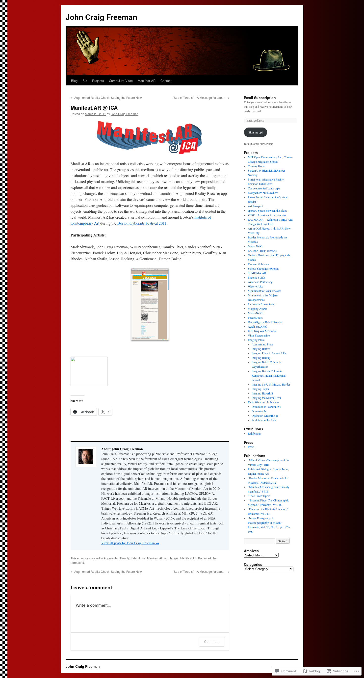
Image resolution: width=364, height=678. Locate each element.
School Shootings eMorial (263, 268)
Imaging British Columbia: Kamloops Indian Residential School (269, 375)
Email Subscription (260, 97)
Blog (74, 80)
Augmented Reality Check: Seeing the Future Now (106, 97)
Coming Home (256, 166)
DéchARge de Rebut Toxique (265, 322)
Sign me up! (255, 132)
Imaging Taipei (260, 389)
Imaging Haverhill (262, 393)
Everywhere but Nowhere (263, 193)
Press (251, 447)
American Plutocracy (260, 282)
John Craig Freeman (101, 16)
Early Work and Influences (263, 402)
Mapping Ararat (257, 309)
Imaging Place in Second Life (269, 353)
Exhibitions (138, 558)
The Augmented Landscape (264, 188)
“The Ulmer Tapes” (259, 496)
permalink (77, 562)
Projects (98, 80)
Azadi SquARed (257, 326)
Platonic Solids (256, 277)
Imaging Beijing (261, 358)
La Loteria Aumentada (261, 304)
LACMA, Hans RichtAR (262, 251)
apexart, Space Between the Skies (267, 210)
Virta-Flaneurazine (259, 335)
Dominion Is (259, 411)
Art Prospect (255, 206)
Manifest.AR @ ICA (94, 107)
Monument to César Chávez (264, 291)
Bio (84, 80)
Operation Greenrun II (265, 415)
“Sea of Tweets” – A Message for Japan (201, 97)
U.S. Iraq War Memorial (262, 331)
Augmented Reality (116, 558)
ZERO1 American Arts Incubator (267, 215)
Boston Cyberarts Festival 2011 (142, 223)
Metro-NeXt (255, 246)
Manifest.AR (147, 80)
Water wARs (255, 286)
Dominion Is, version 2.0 (266, 407)
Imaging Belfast (261, 349)
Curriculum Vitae (121, 80)
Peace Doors (255, 317)
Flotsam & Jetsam (258, 264)
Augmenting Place (262, 344)
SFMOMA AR (257, 273)
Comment (212, 641)
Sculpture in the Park (264, 420)
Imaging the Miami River (266, 398)
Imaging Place (256, 340)
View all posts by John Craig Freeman (130, 543)
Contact (166, 80)
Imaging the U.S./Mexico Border (271, 384)
